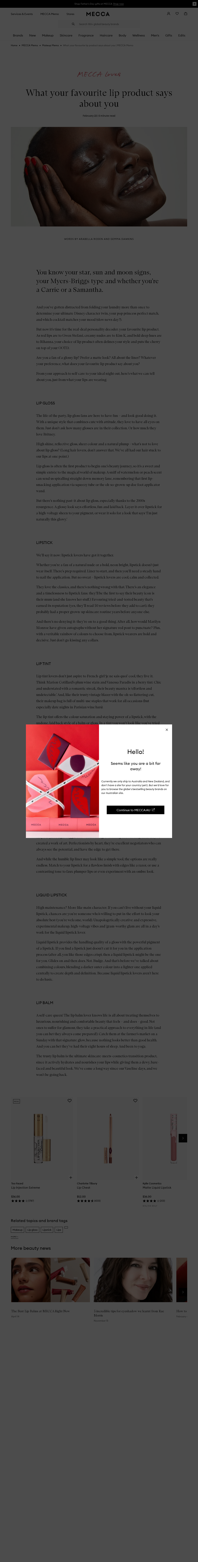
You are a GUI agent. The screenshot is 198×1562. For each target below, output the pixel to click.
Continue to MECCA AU (133, 810)
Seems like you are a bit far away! (135, 766)
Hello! (135, 751)
